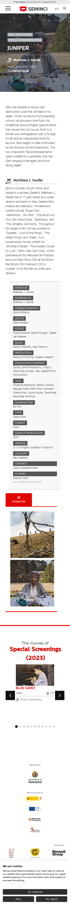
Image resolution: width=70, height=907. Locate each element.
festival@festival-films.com (27, 481)
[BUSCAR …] (64, 8)
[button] (9, 9)
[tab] (19, 499)
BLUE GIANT (25, 688)
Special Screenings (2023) (25, 40)
